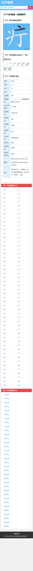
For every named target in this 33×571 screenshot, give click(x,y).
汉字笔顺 (7, 2)
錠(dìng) (6, 514)
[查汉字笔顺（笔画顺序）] (30, 7)
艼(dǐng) (6, 410)
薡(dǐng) (6, 510)
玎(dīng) (6, 418)
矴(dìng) (6, 430)
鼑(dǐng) (6, 490)
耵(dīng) (6, 438)
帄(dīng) (6, 414)
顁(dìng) (6, 518)
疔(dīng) (6, 426)
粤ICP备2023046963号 (20, 536)
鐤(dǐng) (6, 526)
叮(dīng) (6, 402)
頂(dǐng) (6, 462)
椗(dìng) (6, 478)
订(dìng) (6, 394)
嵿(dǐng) (6, 506)
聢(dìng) (6, 498)
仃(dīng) (6, 398)
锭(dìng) (6, 482)
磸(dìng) (6, 522)
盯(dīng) (6, 422)
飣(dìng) (6, 454)
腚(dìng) (6, 474)
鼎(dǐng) (6, 470)
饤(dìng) (6, 406)
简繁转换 (16, 533)
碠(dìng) (6, 502)
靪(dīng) (6, 466)
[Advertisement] (16, 554)
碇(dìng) (6, 486)
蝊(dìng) (6, 494)
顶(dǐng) (6, 434)
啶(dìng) (6, 458)
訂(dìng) (6, 450)
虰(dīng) (6, 446)
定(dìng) (6, 442)
